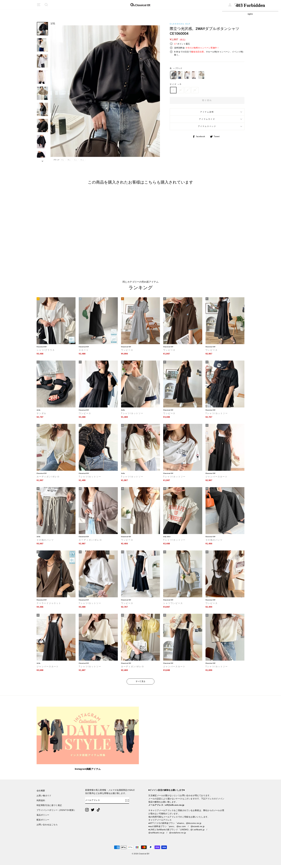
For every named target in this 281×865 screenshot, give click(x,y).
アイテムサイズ (207, 119)
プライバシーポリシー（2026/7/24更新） (56, 810)
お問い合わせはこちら (47, 825)
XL (195, 90)
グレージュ (201, 75)
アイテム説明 (207, 112)
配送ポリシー (43, 820)
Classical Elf (180, 24)
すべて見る (140, 681)
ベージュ (194, 75)
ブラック (173, 75)
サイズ (175, 84)
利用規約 (41, 800)
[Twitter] (92, 810)
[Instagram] (87, 810)
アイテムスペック (207, 126)
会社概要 (41, 791)
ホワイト (180, 75)
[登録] (127, 800)
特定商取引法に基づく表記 (49, 805)
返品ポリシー (43, 815)
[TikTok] (98, 810)
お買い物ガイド (44, 796)
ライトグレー (187, 75)
